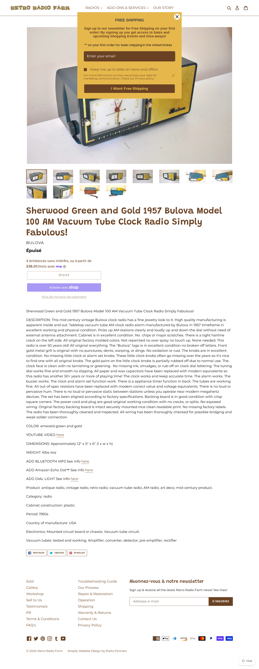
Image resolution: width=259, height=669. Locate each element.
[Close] (177, 16)
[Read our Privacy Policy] (173, 75)
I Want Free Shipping (129, 88)
